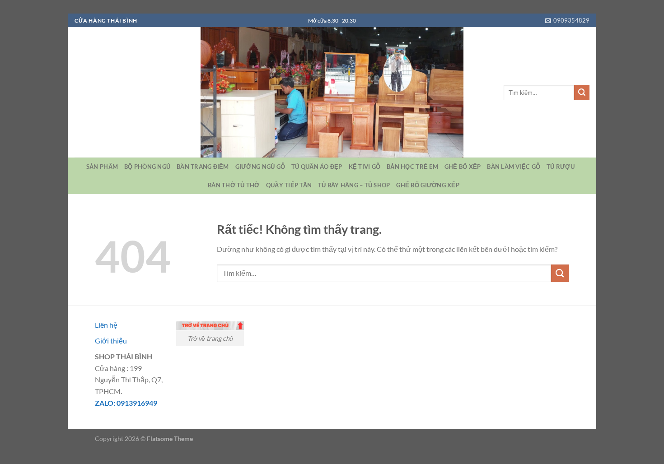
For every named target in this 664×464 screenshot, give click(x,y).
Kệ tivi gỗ (365, 166)
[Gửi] (581, 92)
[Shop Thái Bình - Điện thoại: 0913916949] (332, 92)
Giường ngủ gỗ (260, 166)
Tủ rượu (561, 166)
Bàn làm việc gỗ (513, 166)
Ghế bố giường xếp (427, 185)
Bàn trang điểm (203, 166)
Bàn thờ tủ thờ (234, 185)
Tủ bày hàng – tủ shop (354, 185)
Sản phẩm (102, 166)
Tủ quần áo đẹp (316, 166)
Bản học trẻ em (412, 166)
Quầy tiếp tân (289, 185)
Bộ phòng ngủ (147, 166)
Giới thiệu (111, 340)
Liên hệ (106, 324)
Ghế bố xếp (462, 166)
